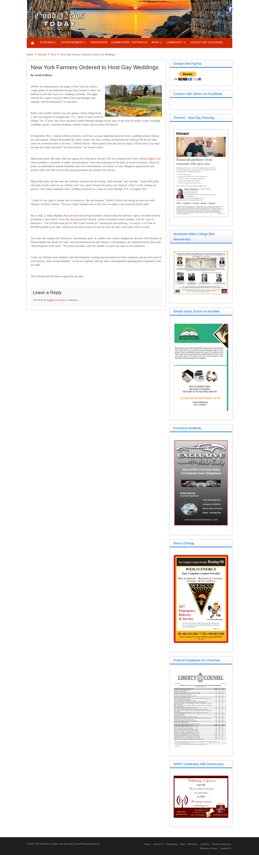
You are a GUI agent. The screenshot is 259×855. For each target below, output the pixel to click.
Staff (182, 844)
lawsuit (91, 147)
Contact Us (225, 848)
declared (74, 215)
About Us (158, 844)
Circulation (171, 844)
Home (30, 54)
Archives (204, 844)
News (53, 54)
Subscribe (193, 844)
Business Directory (221, 844)
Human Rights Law (149, 158)
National (41, 54)
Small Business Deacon (88, 843)
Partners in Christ (208, 848)
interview (143, 200)
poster (116, 238)
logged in (52, 300)
